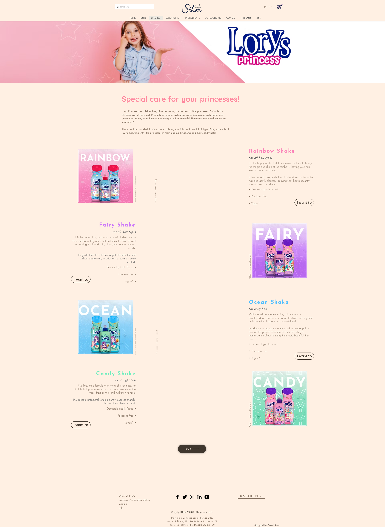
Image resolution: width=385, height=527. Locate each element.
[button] (231, 18)
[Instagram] (192, 497)
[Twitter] (185, 497)
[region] (105, 175)
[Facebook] (177, 497)
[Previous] (4, 51)
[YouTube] (207, 497)
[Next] (381, 51)
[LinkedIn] (199, 497)
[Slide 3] (192, 77)
